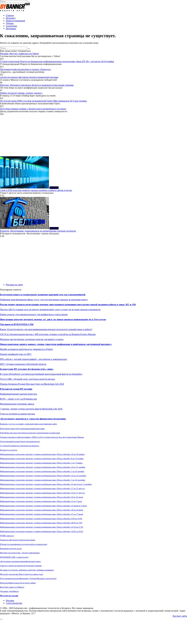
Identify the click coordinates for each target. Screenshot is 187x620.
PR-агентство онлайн (9, 596)
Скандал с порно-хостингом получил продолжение (21, 565)
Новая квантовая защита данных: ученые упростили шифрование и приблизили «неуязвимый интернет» (56, 344)
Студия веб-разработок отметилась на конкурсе (19, 446)
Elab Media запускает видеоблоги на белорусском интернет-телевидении (30, 433)
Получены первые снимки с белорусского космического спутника (33, 109)
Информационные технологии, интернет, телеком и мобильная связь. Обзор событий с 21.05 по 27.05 (41, 527)
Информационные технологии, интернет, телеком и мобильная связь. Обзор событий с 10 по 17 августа (42, 493)
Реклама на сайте (14, 284)
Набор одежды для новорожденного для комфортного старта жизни (34, 314)
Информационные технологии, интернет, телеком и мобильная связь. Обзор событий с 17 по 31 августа (42, 488)
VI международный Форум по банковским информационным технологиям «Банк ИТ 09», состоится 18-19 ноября (57, 61)
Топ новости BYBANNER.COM (16, 324)
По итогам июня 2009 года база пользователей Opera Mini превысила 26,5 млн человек (43, 101)
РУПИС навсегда (7, 536)
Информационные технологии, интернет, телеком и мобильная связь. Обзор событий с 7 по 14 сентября (42, 480)
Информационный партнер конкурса (18, 394)
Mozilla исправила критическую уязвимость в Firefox (26, 349)
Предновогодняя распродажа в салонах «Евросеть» (25, 69)
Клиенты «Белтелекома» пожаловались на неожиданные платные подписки (38, 231)
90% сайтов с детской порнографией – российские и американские (33, 359)
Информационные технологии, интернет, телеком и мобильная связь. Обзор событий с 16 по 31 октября (42, 467)
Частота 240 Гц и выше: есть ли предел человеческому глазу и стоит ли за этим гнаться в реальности (50, 309)
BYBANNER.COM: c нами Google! (14, 557)
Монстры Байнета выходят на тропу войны (18, 583)
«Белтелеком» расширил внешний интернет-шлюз (20, 561)
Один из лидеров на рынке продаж (17, 414)
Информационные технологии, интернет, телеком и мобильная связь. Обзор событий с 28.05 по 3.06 (41, 523)
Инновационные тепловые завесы (17, 404)
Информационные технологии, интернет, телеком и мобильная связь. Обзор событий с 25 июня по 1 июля (43, 506)
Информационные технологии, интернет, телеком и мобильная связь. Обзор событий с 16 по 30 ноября (42, 454)
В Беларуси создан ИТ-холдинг (16, 389)
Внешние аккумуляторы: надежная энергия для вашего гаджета (31, 339)
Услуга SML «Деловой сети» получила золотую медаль (27, 379)
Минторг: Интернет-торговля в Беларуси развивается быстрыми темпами (37, 85)
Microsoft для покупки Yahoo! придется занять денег (21, 574)
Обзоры (10, 23)
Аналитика (11, 26)
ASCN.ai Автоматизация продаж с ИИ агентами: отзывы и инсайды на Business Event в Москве (48, 334)
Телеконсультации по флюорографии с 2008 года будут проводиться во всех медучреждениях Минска (42, 437)
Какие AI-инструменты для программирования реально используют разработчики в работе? (46, 329)
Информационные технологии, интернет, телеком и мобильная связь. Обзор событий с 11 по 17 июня (41, 514)
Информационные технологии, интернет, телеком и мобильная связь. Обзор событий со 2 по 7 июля (41, 501)
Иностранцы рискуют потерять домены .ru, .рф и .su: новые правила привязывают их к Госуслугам (53, 319)
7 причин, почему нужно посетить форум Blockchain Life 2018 (31, 409)
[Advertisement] (87, 135)
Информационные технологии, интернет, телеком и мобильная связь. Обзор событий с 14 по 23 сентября (43, 475)
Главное (10, 15)
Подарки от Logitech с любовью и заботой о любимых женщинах (27, 570)
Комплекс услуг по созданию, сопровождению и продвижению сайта (28, 424)
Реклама (10, 600)
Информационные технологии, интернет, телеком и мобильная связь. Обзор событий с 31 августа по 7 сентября (46, 484)
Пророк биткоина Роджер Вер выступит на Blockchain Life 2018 (32, 384)
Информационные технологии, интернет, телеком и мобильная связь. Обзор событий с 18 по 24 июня (41, 510)
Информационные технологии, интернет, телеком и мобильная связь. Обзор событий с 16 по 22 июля (41, 497)
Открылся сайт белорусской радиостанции (17, 540)
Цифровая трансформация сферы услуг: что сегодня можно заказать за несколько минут (44, 299)
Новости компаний (15, 20)
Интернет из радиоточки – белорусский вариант (20, 553)
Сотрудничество (14, 603)
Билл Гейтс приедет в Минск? (12, 587)
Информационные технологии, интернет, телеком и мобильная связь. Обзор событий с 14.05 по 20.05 (41, 531)
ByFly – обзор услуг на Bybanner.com (18, 399)
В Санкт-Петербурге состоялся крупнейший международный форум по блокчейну (41, 374)
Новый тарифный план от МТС (16, 354)
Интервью (11, 28)
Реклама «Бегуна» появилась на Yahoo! (19, 53)
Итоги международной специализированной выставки (22, 428)
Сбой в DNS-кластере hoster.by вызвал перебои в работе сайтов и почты (36, 190)
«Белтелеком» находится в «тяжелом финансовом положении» (33, 419)
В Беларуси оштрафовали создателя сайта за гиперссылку (23, 544)
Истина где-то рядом (8, 450)
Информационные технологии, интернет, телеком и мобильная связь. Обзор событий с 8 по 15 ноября (41, 458)
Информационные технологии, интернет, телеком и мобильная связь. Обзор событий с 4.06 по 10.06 (41, 518)
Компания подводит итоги (11, 548)
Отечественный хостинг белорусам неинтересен (20, 441)
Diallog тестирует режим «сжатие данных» (21, 93)
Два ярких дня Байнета (9, 591)
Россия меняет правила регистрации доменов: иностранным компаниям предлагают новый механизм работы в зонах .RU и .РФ (68, 304)
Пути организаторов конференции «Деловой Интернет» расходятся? (28, 578)
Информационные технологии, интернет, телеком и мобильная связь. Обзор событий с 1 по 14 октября (42, 471)
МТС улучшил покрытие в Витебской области (23, 364)
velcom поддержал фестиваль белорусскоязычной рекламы (29, 77)
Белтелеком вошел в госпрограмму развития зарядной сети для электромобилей (42, 294)
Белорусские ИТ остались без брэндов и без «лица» (26, 369)
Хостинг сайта (180, 616)
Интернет (10, 18)
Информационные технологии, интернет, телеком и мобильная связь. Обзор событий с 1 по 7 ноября (41, 463)
